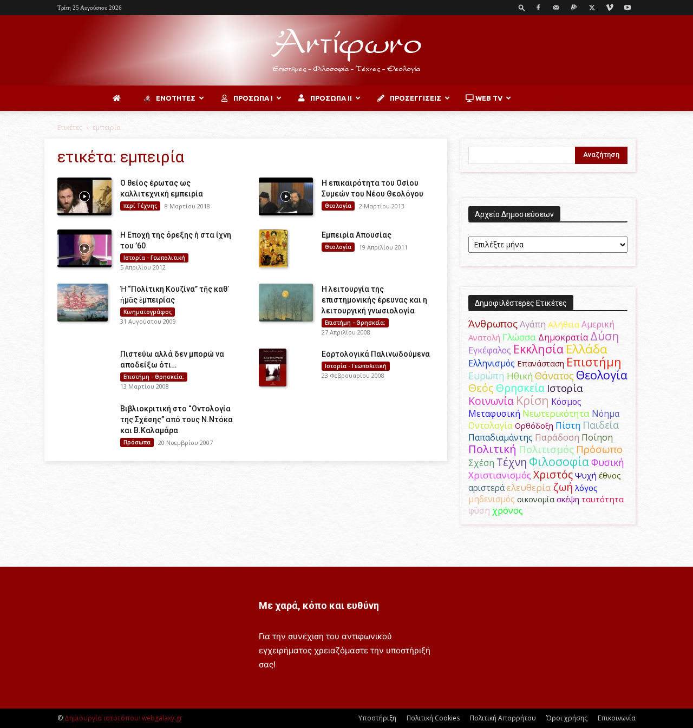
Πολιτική (492, 449)
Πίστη (567, 425)
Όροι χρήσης (566, 718)
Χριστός (553, 474)
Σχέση (481, 463)
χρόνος (507, 510)
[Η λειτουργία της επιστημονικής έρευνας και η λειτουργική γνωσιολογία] (286, 303)
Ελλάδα (586, 348)
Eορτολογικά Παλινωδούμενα (376, 354)
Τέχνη (511, 462)
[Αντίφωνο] (346, 51)
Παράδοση (557, 437)
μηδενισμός (491, 499)
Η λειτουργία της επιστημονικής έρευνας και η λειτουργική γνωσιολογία (374, 300)
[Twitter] (592, 7)
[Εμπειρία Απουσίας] (273, 248)
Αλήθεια (563, 324)
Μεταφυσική (494, 413)
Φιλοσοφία (559, 461)
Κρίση (532, 400)
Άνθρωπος (493, 324)
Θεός (481, 388)
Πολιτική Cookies (433, 718)
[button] (522, 7)
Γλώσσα (519, 337)
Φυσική (607, 462)
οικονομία (535, 499)
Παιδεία (601, 424)
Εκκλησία (538, 349)
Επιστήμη (594, 362)
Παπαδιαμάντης (500, 437)
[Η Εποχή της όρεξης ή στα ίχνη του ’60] (84, 248)
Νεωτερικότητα (556, 413)
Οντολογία (490, 425)
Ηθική (520, 376)
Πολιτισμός (546, 449)
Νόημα (605, 413)
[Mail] (556, 7)
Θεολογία (338, 205)
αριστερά (486, 488)
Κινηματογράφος (147, 312)
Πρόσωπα (137, 442)
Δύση (604, 336)
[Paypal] (574, 7)
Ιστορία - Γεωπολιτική (154, 257)
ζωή (563, 487)
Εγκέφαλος (489, 350)
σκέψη (568, 499)
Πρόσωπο (599, 449)
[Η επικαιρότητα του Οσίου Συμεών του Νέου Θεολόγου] (286, 196)
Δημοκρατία (563, 337)
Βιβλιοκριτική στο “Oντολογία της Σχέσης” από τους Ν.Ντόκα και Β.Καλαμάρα (176, 419)
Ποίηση (597, 437)
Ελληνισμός (491, 363)
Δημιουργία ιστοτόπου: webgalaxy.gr (123, 718)
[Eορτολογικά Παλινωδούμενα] (272, 367)
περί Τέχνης (140, 205)
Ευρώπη (486, 375)
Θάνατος (554, 375)
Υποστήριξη (377, 718)
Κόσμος (566, 402)
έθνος (610, 475)
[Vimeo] (610, 7)
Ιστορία (565, 388)
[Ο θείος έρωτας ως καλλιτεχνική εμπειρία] (84, 196)
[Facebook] (538, 7)
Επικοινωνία (617, 718)
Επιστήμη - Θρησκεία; (355, 322)
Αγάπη (533, 324)
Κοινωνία (491, 400)
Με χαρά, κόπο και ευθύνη (319, 605)
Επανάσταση (540, 363)
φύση (479, 510)
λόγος (586, 487)
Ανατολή (484, 337)
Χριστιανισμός (499, 475)
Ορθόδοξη (534, 425)
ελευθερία (529, 487)
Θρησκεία (520, 388)
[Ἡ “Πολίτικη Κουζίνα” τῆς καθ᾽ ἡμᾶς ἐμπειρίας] (82, 303)
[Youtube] (627, 7)
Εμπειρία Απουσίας (356, 235)
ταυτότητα (602, 499)
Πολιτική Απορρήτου (503, 718)
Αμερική (597, 324)
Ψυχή (586, 475)
